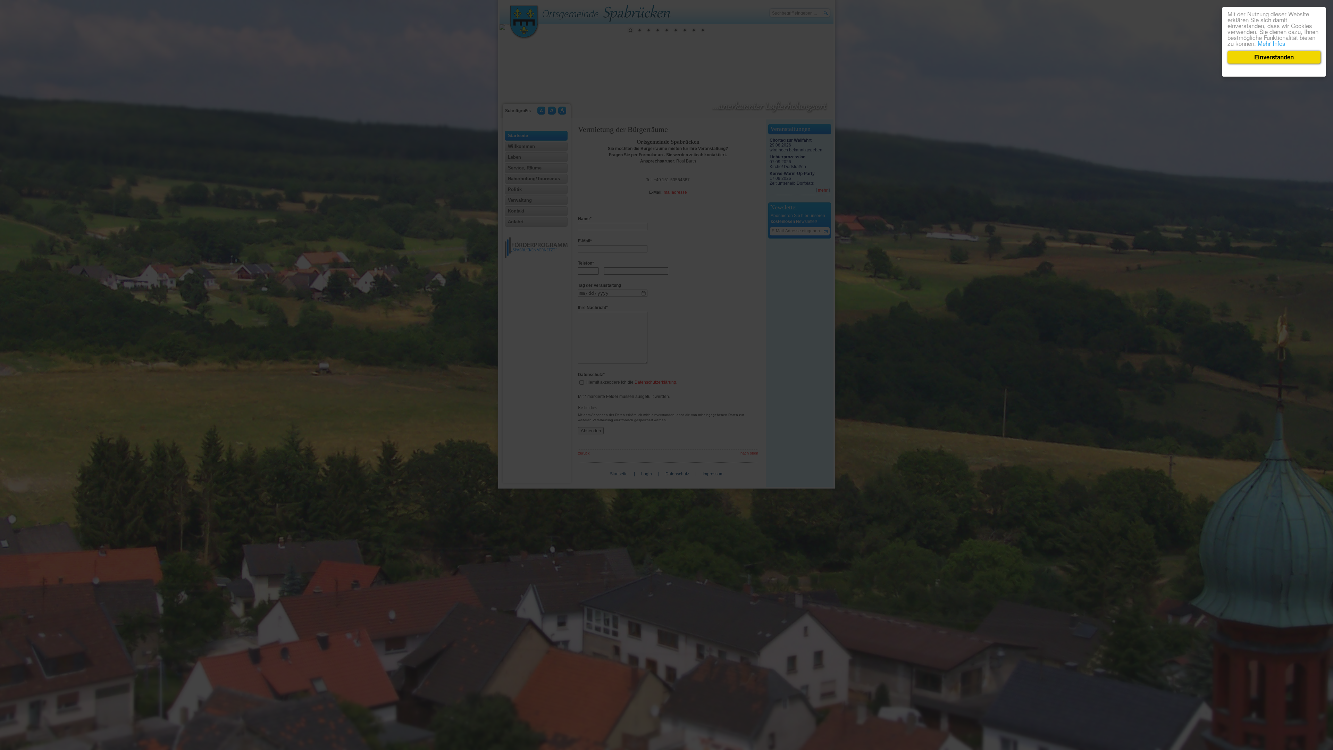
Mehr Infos (1271, 43)
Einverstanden (1274, 57)
